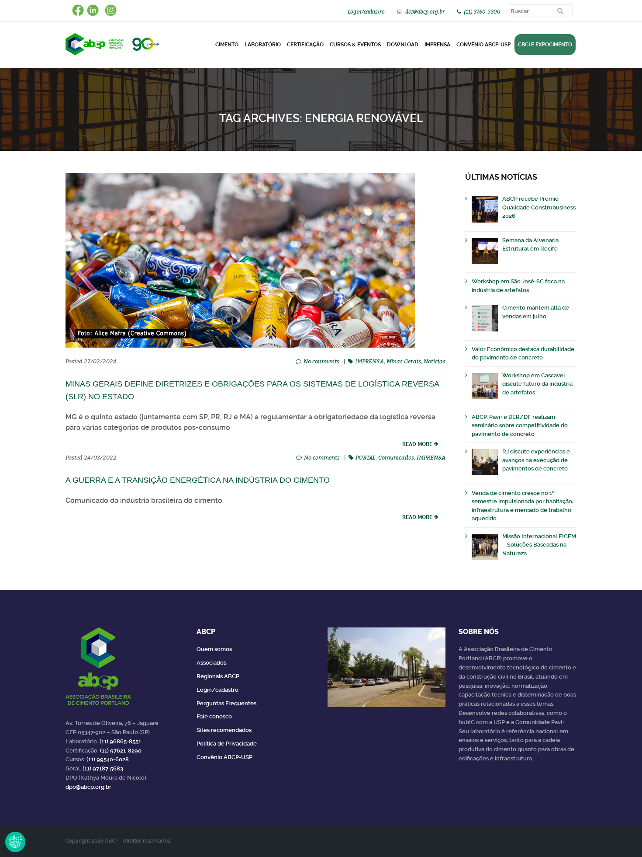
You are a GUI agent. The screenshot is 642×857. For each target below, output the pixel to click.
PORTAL (366, 457)
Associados (211, 662)
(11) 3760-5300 (482, 11)
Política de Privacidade (227, 743)
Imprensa (437, 45)
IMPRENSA (369, 361)
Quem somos (214, 649)
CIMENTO (226, 45)
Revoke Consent (15, 842)
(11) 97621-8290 (121, 750)
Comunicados (396, 457)
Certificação (305, 45)
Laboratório (263, 45)
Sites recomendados (224, 730)
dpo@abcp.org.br (88, 787)
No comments (321, 361)
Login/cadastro (366, 11)
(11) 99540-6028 (107, 759)
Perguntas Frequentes (226, 703)
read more (417, 444)
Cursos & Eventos (355, 45)
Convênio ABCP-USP (483, 45)
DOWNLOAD (402, 45)
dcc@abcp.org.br (425, 11)
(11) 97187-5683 (103, 768)
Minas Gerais (404, 361)
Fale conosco (214, 716)
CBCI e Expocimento (545, 45)
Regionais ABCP (218, 676)
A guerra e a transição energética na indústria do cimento (198, 480)
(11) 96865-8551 (120, 741)
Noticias (434, 361)
